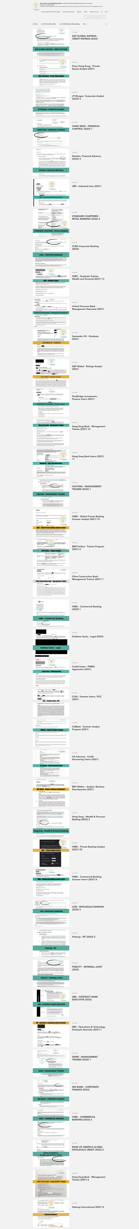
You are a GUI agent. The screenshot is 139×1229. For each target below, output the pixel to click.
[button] (106, 24)
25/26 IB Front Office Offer (48, 24)
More (84, 24)
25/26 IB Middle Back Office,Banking (69, 24)
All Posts (35, 24)
